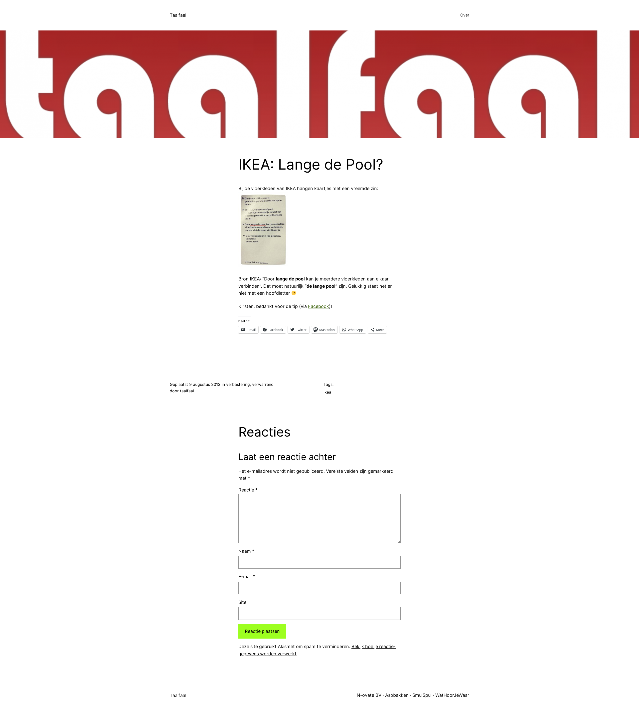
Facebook (318, 306)
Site (242, 602)
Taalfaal (178, 15)
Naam (246, 551)
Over (464, 14)
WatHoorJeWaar (452, 695)
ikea (327, 392)
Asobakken (397, 695)
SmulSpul (422, 695)
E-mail (246, 576)
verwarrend (263, 384)
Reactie (248, 489)
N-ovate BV (369, 695)
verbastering (238, 384)
